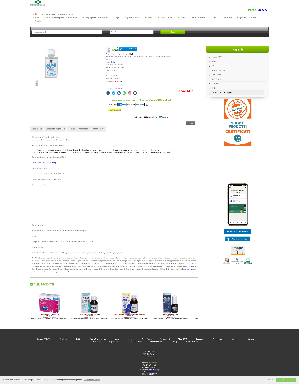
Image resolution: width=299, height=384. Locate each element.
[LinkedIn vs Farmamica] (119, 93)
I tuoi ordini (227, 18)
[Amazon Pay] (238, 254)
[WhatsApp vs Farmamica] (124, 93)
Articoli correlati (115, 110)
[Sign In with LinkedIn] (237, 241)
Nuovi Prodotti (216, 79)
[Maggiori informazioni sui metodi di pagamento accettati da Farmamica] (127, 105)
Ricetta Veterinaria (198, 18)
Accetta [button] (286, 380)
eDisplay (154, 362)
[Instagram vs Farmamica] (129, 93)
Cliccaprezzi (217, 339)
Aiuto (214, 18)
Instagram (250, 339)
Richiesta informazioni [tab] (78, 128)
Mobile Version (156, 341)
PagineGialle (114, 341)
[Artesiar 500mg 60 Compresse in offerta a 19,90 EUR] (170, 313)
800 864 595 (151, 372)
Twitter (79, 339)
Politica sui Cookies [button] (92, 380)
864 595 (259, 10)
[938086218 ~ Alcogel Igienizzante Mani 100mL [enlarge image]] (109, 50)
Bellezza (214, 61)
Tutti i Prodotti (216, 75)
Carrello (150, 18)
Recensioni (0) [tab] (98, 128)
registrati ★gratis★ (132, 18)
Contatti (182, 18)
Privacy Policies (192, 341)
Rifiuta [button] (271, 380)
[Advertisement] (114, 205)
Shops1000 (182, 339)
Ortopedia (215, 66)
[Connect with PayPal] (128, 50)
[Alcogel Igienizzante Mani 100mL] (51, 63)
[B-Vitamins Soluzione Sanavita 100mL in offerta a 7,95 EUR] (49, 313)
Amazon (118, 339)
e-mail (190, 269)
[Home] (38, 6)
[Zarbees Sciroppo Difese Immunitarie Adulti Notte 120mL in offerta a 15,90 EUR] (89, 313)
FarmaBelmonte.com (98, 339)
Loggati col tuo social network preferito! (58, 14)
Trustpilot (38, 21)
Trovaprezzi (165, 339)
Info (171, 18)
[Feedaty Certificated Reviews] (237, 145)
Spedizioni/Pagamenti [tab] (55, 128)
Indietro (190, 123)
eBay (131, 339)
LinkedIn (234, 339)
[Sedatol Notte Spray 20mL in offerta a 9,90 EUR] (130, 313)
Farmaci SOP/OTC (218, 57)
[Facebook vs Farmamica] (108, 93)
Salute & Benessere (218, 70)
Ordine (162, 18)
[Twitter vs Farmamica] (113, 93)
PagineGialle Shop (135, 341)
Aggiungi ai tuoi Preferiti (247, 18)
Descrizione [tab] (37, 128)
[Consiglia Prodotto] (135, 93)
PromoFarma (147, 339)
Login (117, 18)
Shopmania (200, 339)
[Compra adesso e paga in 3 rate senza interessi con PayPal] (237, 225)
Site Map (174, 341)
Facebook (63, 339)
